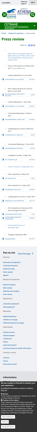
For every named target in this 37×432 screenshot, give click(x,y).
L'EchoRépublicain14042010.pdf (13, 189)
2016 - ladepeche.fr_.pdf (11, 159)
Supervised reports (10, 345)
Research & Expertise (16, 33)
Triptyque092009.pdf (10, 239)
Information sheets (10, 364)
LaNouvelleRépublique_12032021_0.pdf (15, 119)
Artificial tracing (8, 269)
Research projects (9, 285)
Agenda (5, 275)
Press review (7, 294)
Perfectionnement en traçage (13, 323)
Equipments (7, 298)
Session (5, 394)
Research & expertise (11, 279)
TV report (14, 68)
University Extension (10, 266)
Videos (5, 342)
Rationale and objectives (11, 262)
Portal (4, 33)
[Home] (11, 13)
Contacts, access (9, 352)
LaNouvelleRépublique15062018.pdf (14, 148)
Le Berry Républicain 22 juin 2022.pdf (14, 79)
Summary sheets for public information (17, 348)
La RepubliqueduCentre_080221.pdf (14, 135)
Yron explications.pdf (10, 178)
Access (5, 361)
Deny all (5, 422)
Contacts (6, 358)
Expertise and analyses (11, 291)
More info (4, 390)
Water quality (8, 272)
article (23, 68)
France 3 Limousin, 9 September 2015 (21, 167)
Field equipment (9, 307)
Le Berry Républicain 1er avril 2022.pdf (14, 106)
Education (7, 311)
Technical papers (9, 335)
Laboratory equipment (11, 304)
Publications (8, 327)
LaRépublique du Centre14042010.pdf (14, 200)
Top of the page (24, 254)
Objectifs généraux (9, 316)
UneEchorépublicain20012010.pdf (13, 214)
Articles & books (9, 332)
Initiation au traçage (10, 320)
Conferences (7, 339)
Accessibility (6, 3)
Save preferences (8, 417)
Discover (6, 257)
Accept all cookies (8, 427)
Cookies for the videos (11, 400)
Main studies (7, 288)
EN (32, 3)
